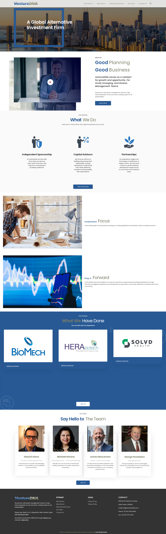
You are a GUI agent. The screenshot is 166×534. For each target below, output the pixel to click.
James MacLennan (100, 456)
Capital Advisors (83, 154)
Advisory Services (12, 366)
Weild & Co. (47, 518)
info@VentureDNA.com (130, 508)
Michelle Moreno (66, 456)
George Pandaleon (134, 456)
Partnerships (129, 154)
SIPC (27, 520)
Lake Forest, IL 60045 (125, 504)
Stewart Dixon (31, 456)
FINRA (23, 520)
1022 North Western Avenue (127, 501)
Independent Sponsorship (37, 154)
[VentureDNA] (26, 3)
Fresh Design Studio (101, 532)
